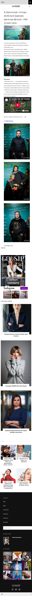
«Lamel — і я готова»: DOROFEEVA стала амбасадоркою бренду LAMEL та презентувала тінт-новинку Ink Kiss (8, 485)
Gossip (16, 6)
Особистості (5, 514)
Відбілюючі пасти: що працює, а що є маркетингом (23, 460)
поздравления (26, 298)
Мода (4, 501)
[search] (29, 6)
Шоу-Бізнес (5, 522)
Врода (4, 505)
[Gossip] (16, 585)
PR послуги (5, 518)
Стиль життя (6, 509)
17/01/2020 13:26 (8, 245)
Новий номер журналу (16, 537)
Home (2, 2)
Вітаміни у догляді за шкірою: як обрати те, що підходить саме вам (24, 484)
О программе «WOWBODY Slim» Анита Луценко (16, 386)
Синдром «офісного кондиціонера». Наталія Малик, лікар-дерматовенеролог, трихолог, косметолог (8, 461)
